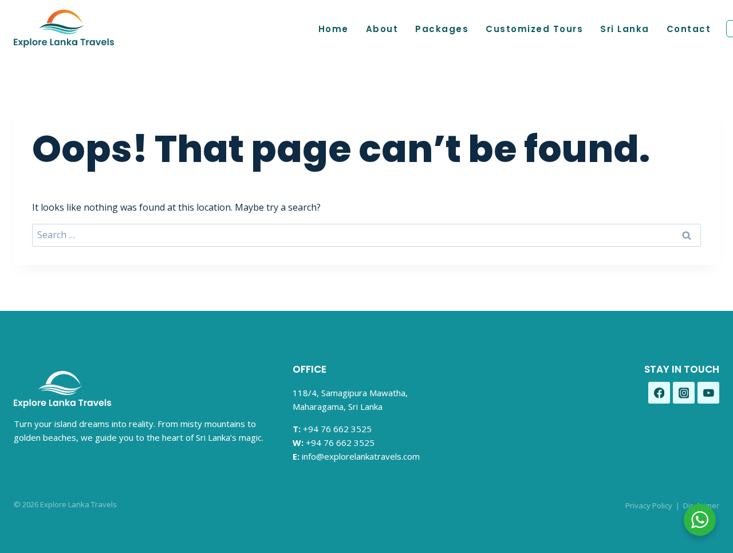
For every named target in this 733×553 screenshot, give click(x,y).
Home (333, 29)
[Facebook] (659, 393)
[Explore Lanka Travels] (64, 29)
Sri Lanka (624, 29)
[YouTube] (708, 393)
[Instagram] (684, 393)
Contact (689, 29)
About (382, 29)
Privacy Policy (648, 505)
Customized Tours (534, 29)
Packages (441, 29)
